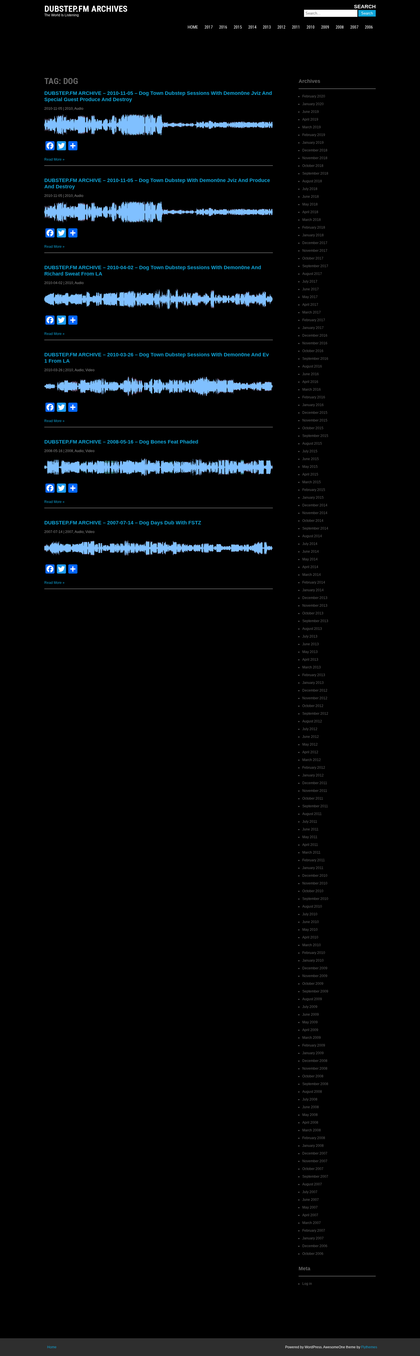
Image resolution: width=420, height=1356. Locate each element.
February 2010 (313, 953)
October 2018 (312, 166)
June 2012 (310, 737)
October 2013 (312, 613)
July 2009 (309, 1007)
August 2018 (312, 181)
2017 (209, 27)
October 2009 (312, 984)
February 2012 (313, 768)
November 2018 (314, 158)
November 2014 (314, 513)
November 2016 (314, 343)
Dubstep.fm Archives (85, 9)
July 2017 (309, 281)
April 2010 (310, 937)
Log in (307, 1284)
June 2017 (310, 289)
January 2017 (313, 328)
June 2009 (310, 1014)
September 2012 (315, 714)
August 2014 (312, 536)
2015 (238, 27)
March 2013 (311, 667)
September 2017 (315, 266)
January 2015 (313, 498)
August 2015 (312, 444)
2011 (296, 27)
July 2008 (309, 1099)
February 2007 (313, 1231)
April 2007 (310, 1215)
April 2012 (310, 752)
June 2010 (310, 922)
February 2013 (313, 675)
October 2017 (312, 258)
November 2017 (314, 251)
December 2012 (314, 690)
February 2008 (313, 1138)
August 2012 (312, 721)
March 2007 (311, 1223)
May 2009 (310, 1022)
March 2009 (311, 1038)
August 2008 (312, 1092)
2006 (369, 27)
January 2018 (313, 235)
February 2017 (313, 320)
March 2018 (311, 220)
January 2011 (312, 868)
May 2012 (310, 744)
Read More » (54, 159)
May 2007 (310, 1207)
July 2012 (309, 729)
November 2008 (314, 1069)
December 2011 (314, 783)
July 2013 (309, 636)
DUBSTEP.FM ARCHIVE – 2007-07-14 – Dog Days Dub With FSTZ (122, 523)
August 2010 (312, 906)
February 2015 (313, 490)
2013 (267, 27)
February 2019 (313, 135)
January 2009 (313, 1053)
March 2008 (311, 1130)
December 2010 (314, 876)
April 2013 (310, 660)
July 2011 (309, 822)
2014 (252, 27)
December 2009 (314, 968)
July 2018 (309, 189)
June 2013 (310, 644)
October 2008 (312, 1076)
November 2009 (314, 976)
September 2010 (315, 899)
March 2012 (311, 760)
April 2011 (310, 845)
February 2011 (313, 860)
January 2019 (313, 143)
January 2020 (313, 104)
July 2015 (309, 451)
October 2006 (312, 1254)
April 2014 (310, 567)
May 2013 (310, 652)
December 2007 (314, 1153)
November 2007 (314, 1161)
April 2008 (310, 1123)
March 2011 (311, 852)
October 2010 (312, 891)
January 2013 (313, 683)
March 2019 (311, 127)
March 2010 (311, 945)
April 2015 (310, 474)
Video (90, 370)
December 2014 (314, 505)
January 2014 (313, 590)
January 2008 (313, 1146)
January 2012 (313, 775)
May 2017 (310, 297)
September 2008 (315, 1084)
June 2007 (310, 1200)
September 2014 (315, 528)
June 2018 (310, 197)
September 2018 (315, 173)
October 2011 (312, 798)
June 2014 (310, 552)
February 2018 (313, 227)
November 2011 (314, 791)
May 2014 (310, 559)
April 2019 (310, 119)
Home (52, 1347)
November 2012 (314, 698)
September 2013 (315, 621)
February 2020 (313, 96)
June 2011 (310, 829)
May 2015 (310, 467)
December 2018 (314, 150)
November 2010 (314, 883)
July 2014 (309, 544)
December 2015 (314, 413)
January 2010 (313, 960)
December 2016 (314, 335)
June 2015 (310, 459)
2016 (223, 27)
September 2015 (315, 436)
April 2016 (310, 382)
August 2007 (312, 1184)
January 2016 (313, 405)
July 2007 (309, 1192)
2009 (325, 27)
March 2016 (311, 390)
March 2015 (311, 482)
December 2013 (314, 598)
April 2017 (310, 305)
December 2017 (314, 243)
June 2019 (310, 112)
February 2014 (313, 582)
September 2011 (315, 806)
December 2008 (314, 1061)
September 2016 (315, 359)
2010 (311, 27)
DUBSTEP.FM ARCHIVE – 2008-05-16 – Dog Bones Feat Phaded (121, 442)
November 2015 (314, 420)
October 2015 (312, 428)
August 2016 (312, 366)
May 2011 (309, 837)
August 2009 (312, 999)
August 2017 (312, 274)
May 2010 (310, 930)
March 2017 (311, 312)
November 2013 (314, 606)
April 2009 (310, 1030)
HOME (193, 27)
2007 (354, 27)
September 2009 (315, 991)
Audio (78, 109)
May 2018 (310, 204)
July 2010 (309, 914)
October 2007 (312, 1169)
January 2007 (313, 1238)
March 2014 (311, 575)
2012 (281, 27)
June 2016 (310, 374)
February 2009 (313, 1045)
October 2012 (312, 706)
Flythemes (369, 1347)
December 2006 (314, 1246)
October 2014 (312, 521)
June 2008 (310, 1107)
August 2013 (312, 629)
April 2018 (310, 212)
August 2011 (312, 814)
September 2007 (315, 1177)
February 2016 (313, 397)
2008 (340, 27)
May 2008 (310, 1115)
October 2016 (312, 351)
